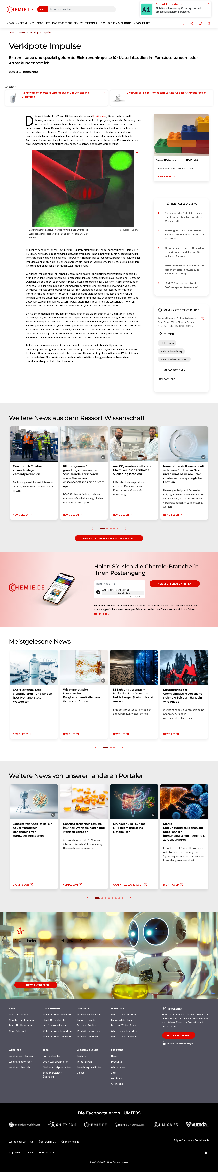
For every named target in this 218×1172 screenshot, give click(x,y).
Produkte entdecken (89, 1014)
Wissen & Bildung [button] (120, 23)
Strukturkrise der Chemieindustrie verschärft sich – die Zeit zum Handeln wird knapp (185, 269)
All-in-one (117, 1083)
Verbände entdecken (55, 1025)
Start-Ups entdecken (55, 1020)
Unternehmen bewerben (57, 1031)
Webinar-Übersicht (20, 1067)
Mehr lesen (102, 614)
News (114, 1056)
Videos (80, 1072)
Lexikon (81, 1056)
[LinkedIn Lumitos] (206, 1152)
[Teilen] (191, 23)
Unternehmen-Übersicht (57, 1036)
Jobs (114, 1072)
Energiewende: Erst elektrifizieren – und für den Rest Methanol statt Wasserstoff (185, 217)
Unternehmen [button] (25, 23)
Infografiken (84, 1061)
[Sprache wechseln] (200, 23)
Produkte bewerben (88, 1031)
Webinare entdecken (21, 1056)
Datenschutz (46, 1152)
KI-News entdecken (36, 985)
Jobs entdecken (52, 1056)
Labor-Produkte (86, 1020)
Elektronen (99, 116)
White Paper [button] (88, 23)
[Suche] (112, 10)
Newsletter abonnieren (174, 583)
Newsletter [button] (142, 23)
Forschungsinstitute (89, 1067)
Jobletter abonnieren (55, 1061)
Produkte (116, 1061)
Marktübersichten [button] (65, 23)
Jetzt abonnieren (178, 1035)
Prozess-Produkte (87, 1025)
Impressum (15, 1152)
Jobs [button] (102, 23)
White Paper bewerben (124, 1031)
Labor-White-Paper (122, 1020)
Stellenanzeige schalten (57, 1067)
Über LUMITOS (47, 1141)
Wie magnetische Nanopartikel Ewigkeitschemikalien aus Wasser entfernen (184, 234)
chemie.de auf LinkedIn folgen (180, 1043)
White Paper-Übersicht (124, 1036)
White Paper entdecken (124, 1014)
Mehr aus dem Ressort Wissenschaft (109, 538)
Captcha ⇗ (137, 597)
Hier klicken (123, 593)
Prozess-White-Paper (123, 1025)
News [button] (10, 23)
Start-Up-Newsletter (21, 1025)
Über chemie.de (70, 1141)
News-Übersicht (18, 1031)
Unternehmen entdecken (57, 1014)
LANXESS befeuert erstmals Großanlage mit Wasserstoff (181, 285)
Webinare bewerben (20, 1061)
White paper (118, 1067)
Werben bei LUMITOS (21, 1141)
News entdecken (18, 1014)
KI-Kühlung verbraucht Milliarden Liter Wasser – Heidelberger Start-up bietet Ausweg (185, 252)
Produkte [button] (43, 23)
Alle (42, 9)
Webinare (116, 1078)
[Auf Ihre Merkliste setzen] (183, 23)
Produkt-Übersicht (88, 1036)
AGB (30, 1152)
